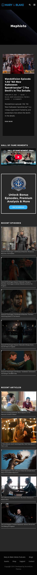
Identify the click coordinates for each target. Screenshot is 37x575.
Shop (14, 561)
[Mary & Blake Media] (12, 5)
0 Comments (17, 99)
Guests (6, 561)
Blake (23, 95)
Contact (31, 561)
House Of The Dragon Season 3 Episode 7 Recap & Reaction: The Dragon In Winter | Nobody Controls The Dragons (16, 283)
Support (22, 561)
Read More (9, 121)
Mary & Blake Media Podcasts (14, 557)
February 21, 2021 (11, 95)
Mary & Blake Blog (16, 97)
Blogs (7, 97)
